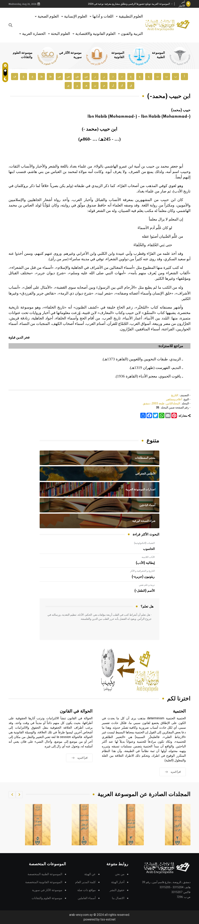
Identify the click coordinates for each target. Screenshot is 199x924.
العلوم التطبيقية (131, 16)
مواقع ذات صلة (86, 890)
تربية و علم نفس (147, 585)
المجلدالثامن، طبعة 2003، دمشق (161, 403)
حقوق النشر (117, 890)
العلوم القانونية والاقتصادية (95, 33)
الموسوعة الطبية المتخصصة (45, 874)
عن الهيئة (90, 874)
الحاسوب (149, 549)
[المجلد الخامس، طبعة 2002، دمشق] (84, 824)
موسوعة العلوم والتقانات (47, 898)
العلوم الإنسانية (75, 16)
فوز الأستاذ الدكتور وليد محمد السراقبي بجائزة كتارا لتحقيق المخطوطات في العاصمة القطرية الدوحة (130, 4)
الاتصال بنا (118, 898)
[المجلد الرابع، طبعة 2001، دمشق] (131, 824)
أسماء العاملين (87, 898)
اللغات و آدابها (103, 16)
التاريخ (174, 395)
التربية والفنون (132, 33)
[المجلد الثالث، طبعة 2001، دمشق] (177, 824)
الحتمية (179, 711)
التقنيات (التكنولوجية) (144, 543)
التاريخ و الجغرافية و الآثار (142, 571)
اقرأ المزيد (176, 772)
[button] (19, 794)
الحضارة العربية (33, 33)
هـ (86, 85)
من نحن (119, 874)
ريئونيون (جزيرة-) (143, 576)
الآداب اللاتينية (148, 557)
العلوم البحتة (60, 33)
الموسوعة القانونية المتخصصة (43, 882)
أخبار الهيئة (117, 882)
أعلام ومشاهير (174, 399)
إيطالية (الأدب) (145, 563)
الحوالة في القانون (76, 711)
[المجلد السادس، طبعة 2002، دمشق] (38, 824)
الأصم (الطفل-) (144, 590)
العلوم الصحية (48, 16)
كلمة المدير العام (85, 882)
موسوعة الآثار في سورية (47, 890)
